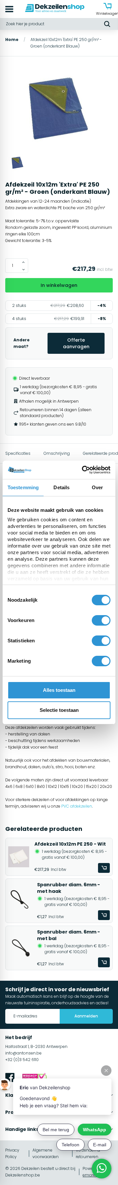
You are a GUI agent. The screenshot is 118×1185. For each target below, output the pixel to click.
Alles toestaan (59, 690)
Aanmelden (86, 1016)
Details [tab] (61, 487)
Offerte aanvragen (76, 343)
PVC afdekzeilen (76, 806)
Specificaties (17, 453)
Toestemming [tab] (23, 487)
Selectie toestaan (59, 710)
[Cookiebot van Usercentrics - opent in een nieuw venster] (83, 470)
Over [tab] (97, 487)
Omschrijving (57, 453)
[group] (59, 109)
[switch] (101, 620)
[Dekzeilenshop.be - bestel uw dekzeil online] (55, 9)
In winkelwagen (59, 285)
